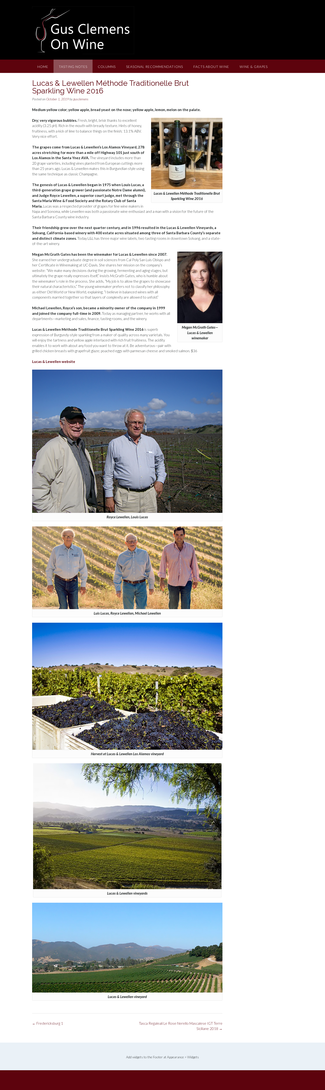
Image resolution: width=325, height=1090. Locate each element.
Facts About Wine (211, 67)
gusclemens (81, 99)
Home (42, 67)
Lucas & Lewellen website (53, 361)
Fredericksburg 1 (47, 1023)
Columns (107, 67)
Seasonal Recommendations (154, 67)
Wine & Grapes (254, 67)
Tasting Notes (73, 67)
